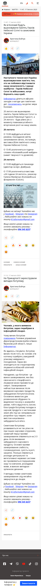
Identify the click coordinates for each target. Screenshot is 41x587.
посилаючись (15, 104)
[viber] (17, 563)
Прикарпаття (8, 265)
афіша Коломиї (21, 265)
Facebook (9, 214)
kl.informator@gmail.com (23, 219)
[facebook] (4, 563)
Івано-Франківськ (16, 576)
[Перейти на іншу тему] (27, 3)
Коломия (7, 262)
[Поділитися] (12, 48)
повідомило (9, 338)
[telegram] (11, 563)
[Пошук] (32, 3)
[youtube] (23, 563)
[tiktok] (30, 563)
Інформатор (10, 98)
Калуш (28, 576)
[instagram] (36, 563)
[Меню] (37, 3)
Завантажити (28, 583)
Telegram (19, 214)
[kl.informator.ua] (5, 3)
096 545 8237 (24, 229)
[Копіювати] (17, 48)
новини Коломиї (19, 262)
